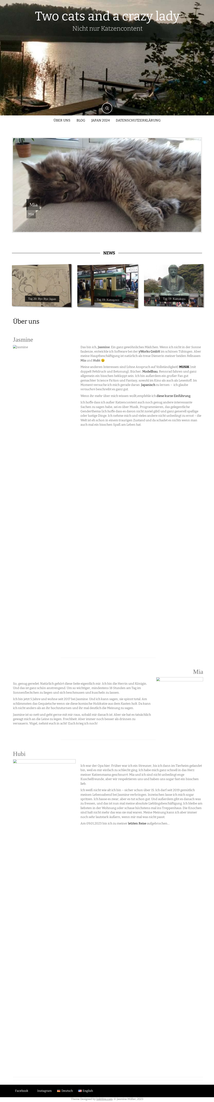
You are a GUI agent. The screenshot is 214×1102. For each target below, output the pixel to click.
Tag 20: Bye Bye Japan (42, 299)
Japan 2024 (100, 120)
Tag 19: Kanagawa (108, 300)
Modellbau (150, 371)
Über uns (62, 120)
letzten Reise (136, 824)
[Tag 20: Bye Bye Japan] (41, 286)
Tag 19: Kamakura (174, 299)
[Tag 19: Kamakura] (174, 286)
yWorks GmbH (149, 351)
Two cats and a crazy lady (107, 16)
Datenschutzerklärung (138, 120)
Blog (80, 120)
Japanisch (148, 385)
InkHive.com (104, 1099)
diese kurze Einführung (173, 396)
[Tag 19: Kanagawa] (107, 286)
